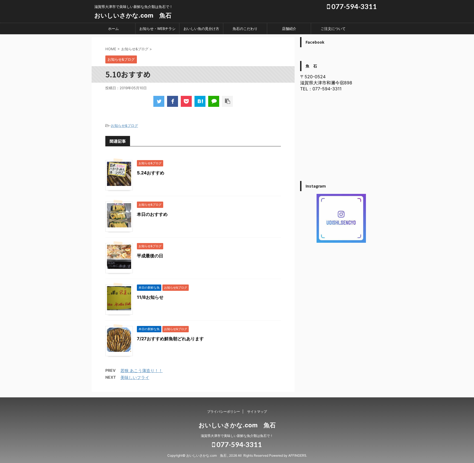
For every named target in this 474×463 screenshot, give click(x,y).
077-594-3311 (353, 6)
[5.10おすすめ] (199, 101)
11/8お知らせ (150, 297)
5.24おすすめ (150, 172)
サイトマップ (257, 411)
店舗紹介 (289, 28)
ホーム (113, 28)
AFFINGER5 (297, 455)
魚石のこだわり (245, 28)
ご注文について (333, 28)
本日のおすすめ (152, 214)
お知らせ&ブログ (124, 125)
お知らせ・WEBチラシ (157, 28)
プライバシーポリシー (223, 411)
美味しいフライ (134, 377)
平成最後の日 (150, 255)
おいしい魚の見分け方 (201, 28)
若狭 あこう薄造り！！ (141, 370)
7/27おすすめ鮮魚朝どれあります (170, 338)
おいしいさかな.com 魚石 (132, 15)
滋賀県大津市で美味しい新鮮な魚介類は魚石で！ (237, 436)
